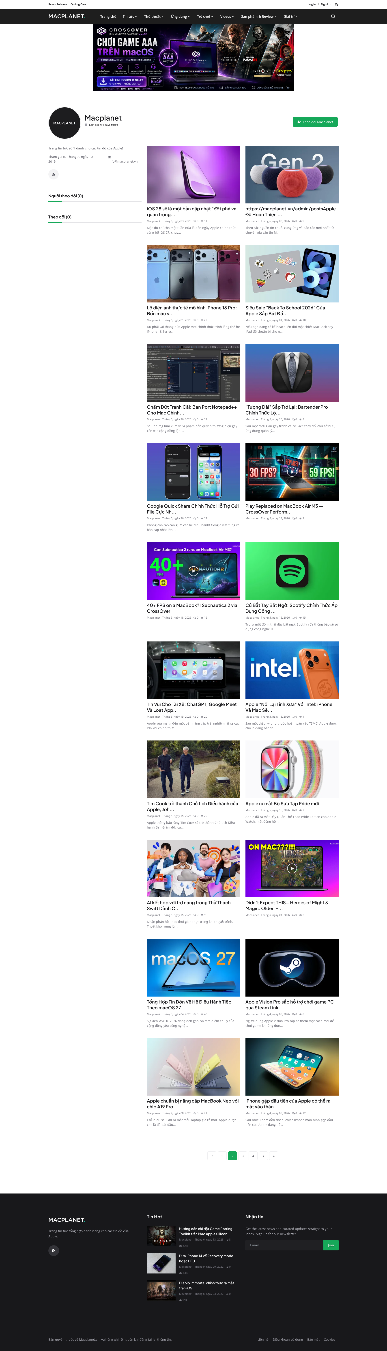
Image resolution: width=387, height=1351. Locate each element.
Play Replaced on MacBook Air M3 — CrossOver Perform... (284, 508)
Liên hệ (263, 1339)
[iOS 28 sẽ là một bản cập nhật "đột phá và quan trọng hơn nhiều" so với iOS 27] (193, 174)
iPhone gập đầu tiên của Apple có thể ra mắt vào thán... (288, 1103)
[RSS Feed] (53, 174)
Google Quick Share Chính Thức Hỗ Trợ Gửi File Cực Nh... (193, 508)
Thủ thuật (152, 16)
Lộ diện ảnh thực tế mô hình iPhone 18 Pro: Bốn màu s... (192, 310)
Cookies (329, 1339)
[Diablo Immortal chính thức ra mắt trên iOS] (161, 1290)
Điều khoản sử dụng (288, 1339)
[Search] (333, 16)
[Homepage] (68, 16)
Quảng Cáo (78, 4)
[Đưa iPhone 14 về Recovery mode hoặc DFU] (161, 1263)
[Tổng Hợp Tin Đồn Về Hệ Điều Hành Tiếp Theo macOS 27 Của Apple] (193, 968)
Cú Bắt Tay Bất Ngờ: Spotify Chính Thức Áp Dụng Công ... (291, 608)
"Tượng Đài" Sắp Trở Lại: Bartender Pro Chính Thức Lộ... (286, 409)
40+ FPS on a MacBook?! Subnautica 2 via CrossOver (192, 608)
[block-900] (193, 57)
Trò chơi (203, 16)
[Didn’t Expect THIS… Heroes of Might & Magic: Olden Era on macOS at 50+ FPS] (292, 869)
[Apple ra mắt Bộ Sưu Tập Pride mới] (292, 769)
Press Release (57, 4)
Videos (225, 16)
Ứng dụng (179, 16)
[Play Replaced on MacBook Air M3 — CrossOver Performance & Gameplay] (292, 472)
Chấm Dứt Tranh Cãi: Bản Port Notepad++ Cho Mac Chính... (192, 409)
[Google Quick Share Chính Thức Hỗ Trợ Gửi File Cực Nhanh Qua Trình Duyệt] (193, 472)
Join (331, 1245)
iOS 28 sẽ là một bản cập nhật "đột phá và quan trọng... (191, 211)
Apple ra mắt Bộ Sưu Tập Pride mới (282, 803)
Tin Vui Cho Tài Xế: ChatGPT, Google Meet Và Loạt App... (192, 707)
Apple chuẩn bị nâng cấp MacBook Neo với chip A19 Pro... (193, 1103)
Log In (312, 4)
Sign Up (326, 4)
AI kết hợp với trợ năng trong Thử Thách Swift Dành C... (189, 905)
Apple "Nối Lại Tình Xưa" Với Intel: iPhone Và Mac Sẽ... (288, 707)
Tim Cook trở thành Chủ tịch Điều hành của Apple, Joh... (192, 806)
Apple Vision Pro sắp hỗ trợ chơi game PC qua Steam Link (289, 1004)
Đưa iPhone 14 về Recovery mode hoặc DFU (206, 1258)
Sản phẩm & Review (257, 16)
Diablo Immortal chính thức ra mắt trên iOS (206, 1285)
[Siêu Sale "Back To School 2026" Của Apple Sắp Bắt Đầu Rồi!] (292, 274)
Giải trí (289, 16)
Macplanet (153, 221)
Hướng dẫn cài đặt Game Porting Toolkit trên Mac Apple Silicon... (205, 1231)
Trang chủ (108, 16)
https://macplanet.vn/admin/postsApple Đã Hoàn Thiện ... (290, 211)
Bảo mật (313, 1339)
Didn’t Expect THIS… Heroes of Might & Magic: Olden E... (287, 905)
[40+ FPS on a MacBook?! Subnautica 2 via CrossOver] (193, 571)
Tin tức (128, 16)
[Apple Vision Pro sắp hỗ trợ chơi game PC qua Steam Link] (292, 968)
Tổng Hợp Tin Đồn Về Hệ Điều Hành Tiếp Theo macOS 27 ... (189, 1004)
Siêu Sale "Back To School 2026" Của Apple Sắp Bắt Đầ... (285, 310)
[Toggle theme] (337, 4)
